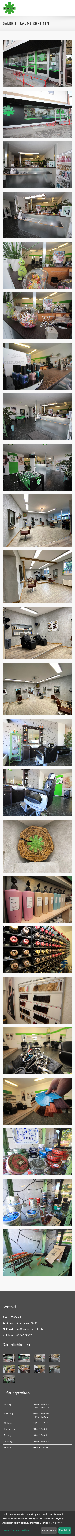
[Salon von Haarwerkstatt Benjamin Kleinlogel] (37, 520)
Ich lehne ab (49, 1530)
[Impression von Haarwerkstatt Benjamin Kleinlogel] (37, 899)
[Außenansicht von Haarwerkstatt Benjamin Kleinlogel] (37, 63)
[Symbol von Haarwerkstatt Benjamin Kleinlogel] (37, 846)
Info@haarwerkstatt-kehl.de (30, 1329)
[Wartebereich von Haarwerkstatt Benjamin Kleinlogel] (37, 467)
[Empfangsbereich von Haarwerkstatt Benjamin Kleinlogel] (37, 164)
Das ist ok (64, 1530)
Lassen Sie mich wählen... (17, 1530)
